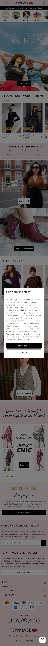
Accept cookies (24, 346)
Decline (24, 352)
